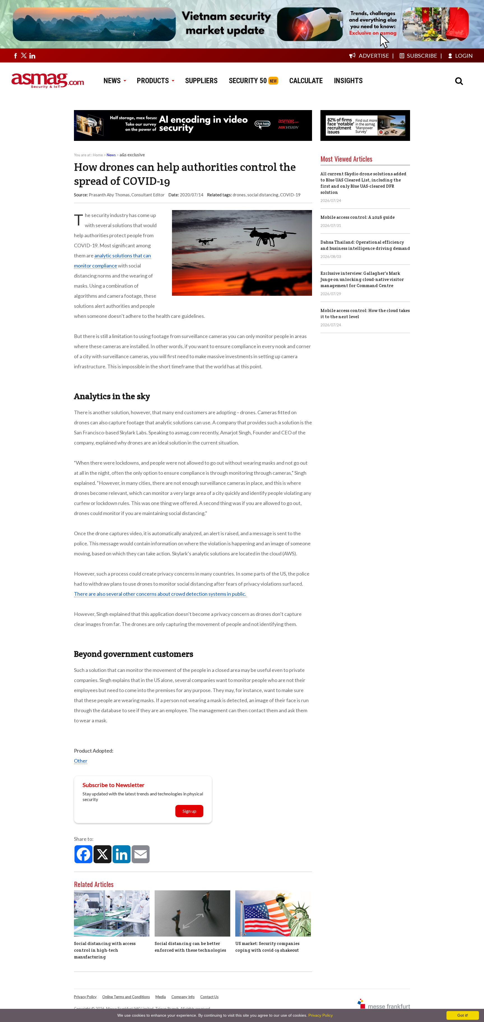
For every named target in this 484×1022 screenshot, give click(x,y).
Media (160, 997)
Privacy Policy (85, 997)
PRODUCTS (153, 80)
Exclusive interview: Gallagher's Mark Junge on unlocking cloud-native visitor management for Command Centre (362, 279)
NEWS (112, 80)
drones (239, 194)
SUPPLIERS (201, 80)
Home (98, 155)
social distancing (262, 194)
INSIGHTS (348, 80)
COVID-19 (290, 194)
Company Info (183, 997)
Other (80, 761)
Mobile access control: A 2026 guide (357, 217)
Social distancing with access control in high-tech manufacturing (105, 950)
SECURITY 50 (248, 80)
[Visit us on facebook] (15, 55)
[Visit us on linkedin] (32, 55)
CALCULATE (306, 80)
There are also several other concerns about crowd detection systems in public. (160, 594)
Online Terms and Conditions (126, 997)
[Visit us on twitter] (23, 55)
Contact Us (209, 997)
